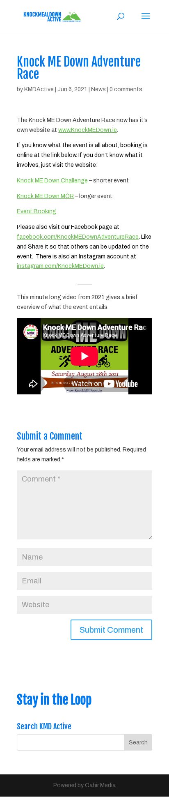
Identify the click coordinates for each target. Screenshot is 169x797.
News (98, 89)
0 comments (126, 89)
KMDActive (39, 89)
